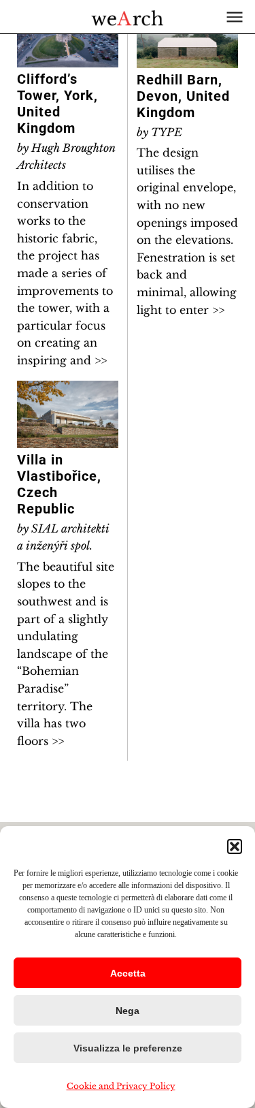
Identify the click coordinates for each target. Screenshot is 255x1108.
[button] (234, 846)
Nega (127, 1010)
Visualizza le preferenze (127, 1048)
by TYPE (159, 132)
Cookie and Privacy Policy (121, 1086)
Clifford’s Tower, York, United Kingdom (57, 103)
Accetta (128, 973)
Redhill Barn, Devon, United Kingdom (183, 96)
